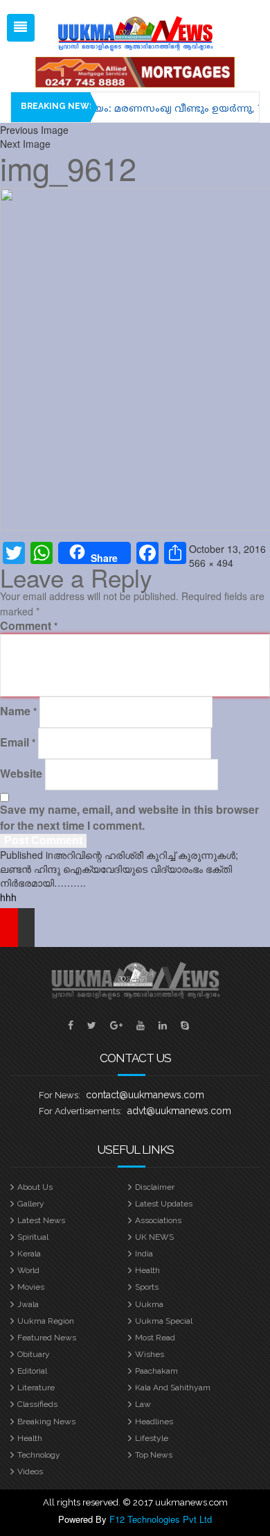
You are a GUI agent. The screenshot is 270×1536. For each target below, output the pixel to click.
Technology (38, 1455)
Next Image (25, 144)
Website (21, 773)
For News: (59, 1095)
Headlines (154, 1421)
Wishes (149, 1354)
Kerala (29, 1253)
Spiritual (32, 1237)
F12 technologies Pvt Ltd (160, 1519)
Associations (158, 1220)
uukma (149, 1304)
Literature (36, 1387)
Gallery (30, 1204)
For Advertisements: (80, 1111)
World (28, 1270)
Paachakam (156, 1371)
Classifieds (37, 1404)
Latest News (41, 1220)
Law (143, 1404)
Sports (147, 1287)
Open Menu (21, 28)
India (144, 1253)
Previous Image (34, 130)
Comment (28, 625)
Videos (30, 1471)
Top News (153, 1455)
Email (17, 742)
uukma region (45, 1321)
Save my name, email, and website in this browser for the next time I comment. (129, 817)
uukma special (163, 1321)
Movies (30, 1287)
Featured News (46, 1337)
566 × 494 (211, 563)
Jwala (28, 1304)
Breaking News (46, 1421)
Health (147, 1270)
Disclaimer (154, 1187)
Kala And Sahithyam (172, 1387)
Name (18, 711)
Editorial (32, 1371)
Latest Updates (163, 1204)
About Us (35, 1187)
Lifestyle (151, 1438)
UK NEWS (154, 1237)
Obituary (33, 1354)
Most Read (155, 1337)
